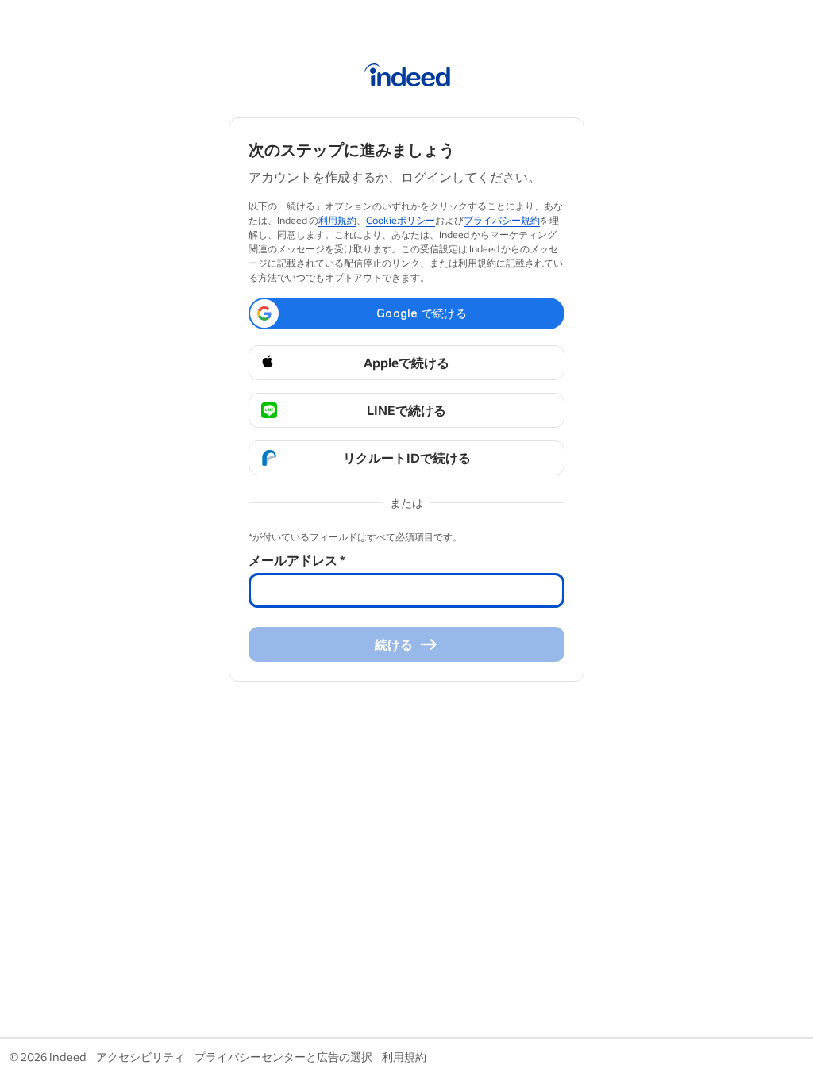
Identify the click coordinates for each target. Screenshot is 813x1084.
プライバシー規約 (502, 220)
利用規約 (337, 220)
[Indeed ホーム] (407, 77)
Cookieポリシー (400, 220)
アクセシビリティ (140, 1056)
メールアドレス (297, 560)
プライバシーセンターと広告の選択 (283, 1056)
